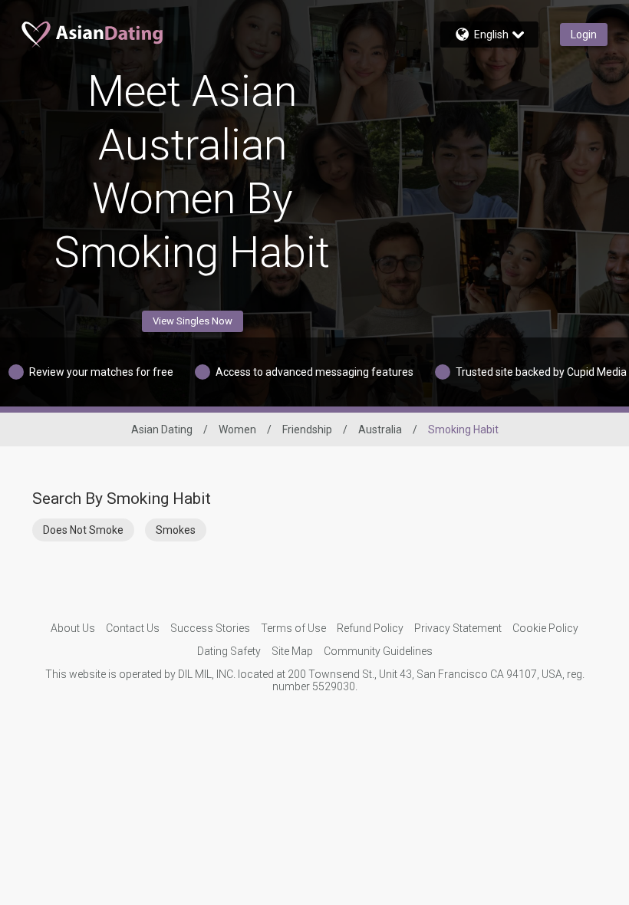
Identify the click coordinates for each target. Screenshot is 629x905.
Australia (380, 429)
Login (584, 34)
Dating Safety (229, 651)
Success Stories (210, 628)
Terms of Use (293, 628)
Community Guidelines (378, 651)
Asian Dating (162, 429)
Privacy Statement (458, 628)
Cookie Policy (545, 628)
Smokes (176, 530)
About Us (73, 628)
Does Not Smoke (83, 530)
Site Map (292, 651)
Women (237, 429)
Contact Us (133, 628)
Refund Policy (370, 628)
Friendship (307, 429)
